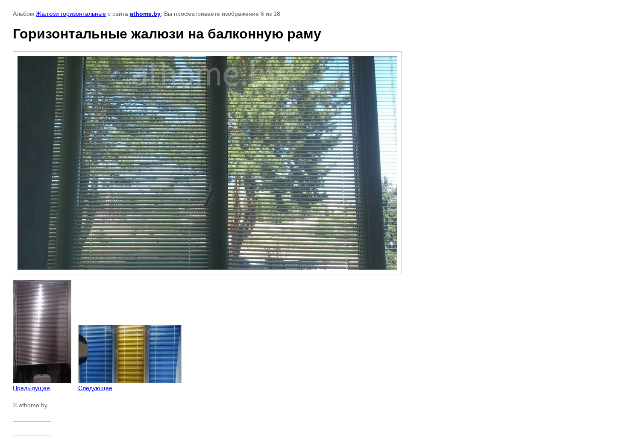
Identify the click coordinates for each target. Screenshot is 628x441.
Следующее (95, 388)
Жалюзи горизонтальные (71, 13)
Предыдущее (31, 388)
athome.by (145, 13)
